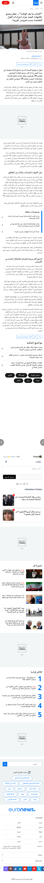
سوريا (22, 794)
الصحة (19, 832)
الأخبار (36, 9)
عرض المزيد (38, 860)
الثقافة (19, 837)
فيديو (40, 841)
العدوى (10, 375)
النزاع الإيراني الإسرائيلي (22, 778)
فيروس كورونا (35, 375)
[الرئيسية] (41, 9)
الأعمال (40, 827)
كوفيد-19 (21, 375)
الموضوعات (38, 817)
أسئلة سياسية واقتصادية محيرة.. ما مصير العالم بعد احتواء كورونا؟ (25, 356)
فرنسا (37, 380)
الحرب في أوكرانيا (10, 783)
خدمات (40, 855)
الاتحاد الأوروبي (12, 799)
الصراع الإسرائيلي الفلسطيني (30, 783)
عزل (28, 380)
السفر (40, 837)
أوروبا (40, 822)
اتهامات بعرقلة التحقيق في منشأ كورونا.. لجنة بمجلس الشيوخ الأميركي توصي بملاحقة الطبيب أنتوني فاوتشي (26, 365)
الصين (25, 799)
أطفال (18, 380)
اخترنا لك (37, 566)
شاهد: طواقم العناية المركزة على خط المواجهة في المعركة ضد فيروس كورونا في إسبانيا (24, 225)
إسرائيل (19, 788)
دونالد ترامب (32, 788)
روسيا (35, 799)
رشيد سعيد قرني (36, 56)
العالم (31, 9)
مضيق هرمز (34, 794)
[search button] (5, 764)
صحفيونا (39, 846)
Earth (19, 827)
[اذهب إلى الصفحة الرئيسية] (36, 2)
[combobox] (22, 764)
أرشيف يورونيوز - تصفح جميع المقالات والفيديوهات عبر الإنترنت (11, 847)
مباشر (6, 3)
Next (40, 832)
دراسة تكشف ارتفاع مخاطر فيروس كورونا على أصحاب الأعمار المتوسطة (23, 217)
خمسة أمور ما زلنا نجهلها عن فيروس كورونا (27, 232)
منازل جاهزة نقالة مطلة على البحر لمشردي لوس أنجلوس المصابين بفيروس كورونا (26, 348)
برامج (19, 841)
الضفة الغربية (10, 794)
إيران (9, 788)
